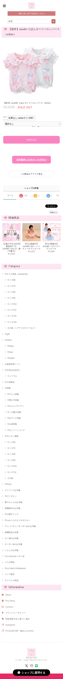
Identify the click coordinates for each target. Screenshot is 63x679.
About (8, 595)
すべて (10, 195)
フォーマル (12, 376)
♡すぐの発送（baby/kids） (17, 274)
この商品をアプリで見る (31, 174)
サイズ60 (11, 280)
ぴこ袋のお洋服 (11, 538)
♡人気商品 (10, 382)
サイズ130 (12, 322)
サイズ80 (11, 292)
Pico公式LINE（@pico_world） (20, 631)
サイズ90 (11, 298)
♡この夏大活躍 (14, 412)
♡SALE (8, 340)
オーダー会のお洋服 (13, 544)
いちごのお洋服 (11, 550)
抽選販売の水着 (11, 532)
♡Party (8, 484)
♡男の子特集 (13, 400)
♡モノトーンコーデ (16, 430)
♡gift (7, 334)
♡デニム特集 (13, 394)
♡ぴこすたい (10, 496)
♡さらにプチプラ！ (16, 406)
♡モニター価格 (11, 436)
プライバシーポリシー (15, 613)
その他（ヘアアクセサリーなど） (21, 328)
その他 (10, 478)
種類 (5, 117)
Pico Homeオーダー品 (14, 556)
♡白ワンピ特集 (14, 418)
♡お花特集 (12, 424)
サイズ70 (11, 286)
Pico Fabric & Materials (15, 568)
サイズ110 (11, 310)
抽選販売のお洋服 (12, 508)
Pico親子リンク (12, 514)
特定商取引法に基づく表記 (17, 619)
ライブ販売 (10, 574)
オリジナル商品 (11, 580)
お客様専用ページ (12, 364)
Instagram (10, 625)
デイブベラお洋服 (12, 490)
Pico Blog (10, 600)
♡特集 (8, 388)
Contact (9, 607)
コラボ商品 (10, 562)
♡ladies (11, 358)
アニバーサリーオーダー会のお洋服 (20, 526)
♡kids (10, 352)
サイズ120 (11, 316)
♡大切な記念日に (12, 370)
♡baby (10, 346)
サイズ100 (12, 304)
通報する (53, 212)
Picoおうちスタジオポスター (17, 520)
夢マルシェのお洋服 (13, 502)
